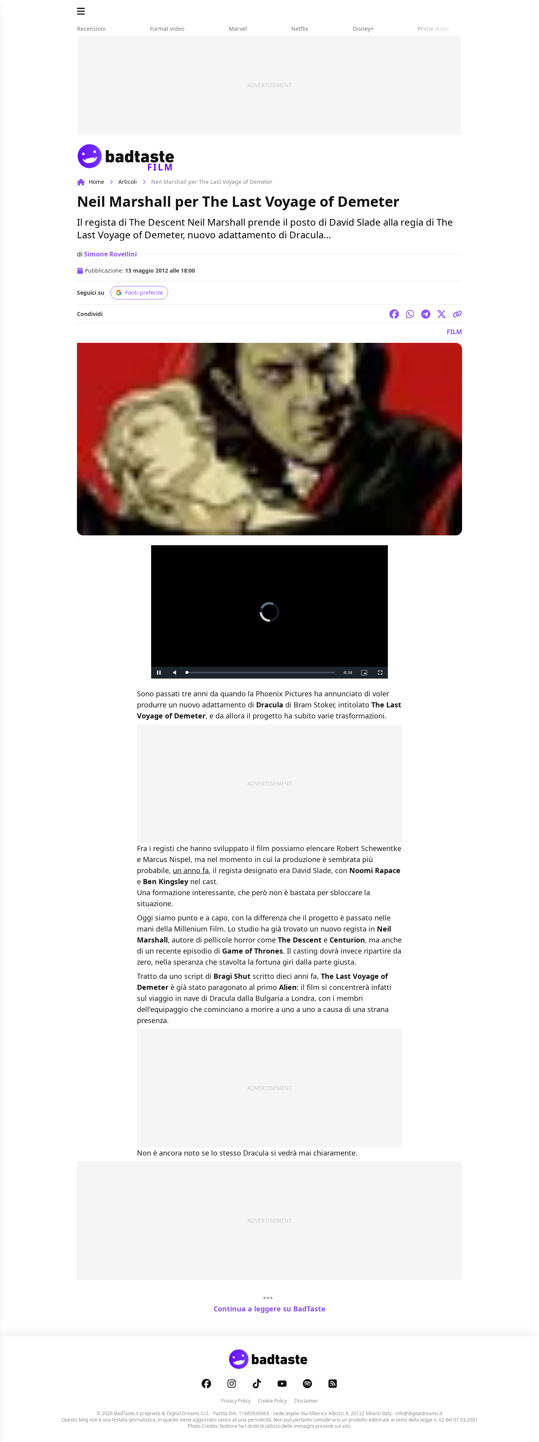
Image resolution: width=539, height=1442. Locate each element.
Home (96, 181)
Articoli (127, 181)
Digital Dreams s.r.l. (188, 1413)
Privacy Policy (236, 1400)
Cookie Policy (272, 1400)
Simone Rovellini (110, 254)
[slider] (261, 672)
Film (454, 331)
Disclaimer (306, 1400)
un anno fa (191, 870)
